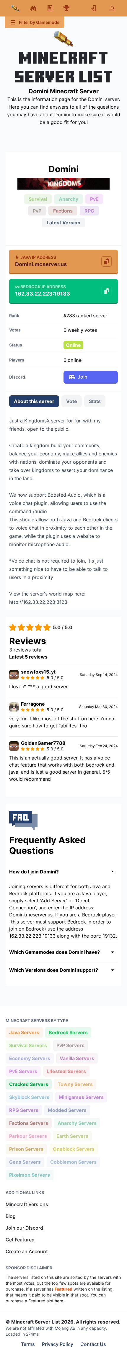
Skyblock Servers (29, 1097)
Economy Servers (29, 1058)
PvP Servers (70, 1045)
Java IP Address (38, 257)
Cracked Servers (28, 1084)
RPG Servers (23, 1110)
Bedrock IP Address (43, 286)
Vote (71, 401)
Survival (38, 199)
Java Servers (24, 1032)
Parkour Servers (28, 1136)
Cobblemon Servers (73, 1162)
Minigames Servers (81, 1097)
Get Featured (20, 1240)
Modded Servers (67, 1110)
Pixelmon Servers (29, 1175)
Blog (11, 1216)
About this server (34, 401)
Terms (28, 1344)
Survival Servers (28, 1045)
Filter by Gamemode (39, 22)
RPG (89, 211)
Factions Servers (28, 1123)
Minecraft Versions (27, 1204)
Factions (63, 211)
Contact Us (93, 1344)
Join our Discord (24, 1228)
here (59, 1300)
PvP (37, 211)
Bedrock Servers (68, 1032)
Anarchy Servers (77, 1123)
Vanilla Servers (76, 1058)
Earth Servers (72, 1136)
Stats (95, 401)
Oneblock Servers (74, 1149)
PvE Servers (23, 1071)
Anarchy (68, 199)
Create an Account (27, 1251)
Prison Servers (26, 1149)
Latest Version (63, 222)
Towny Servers (75, 1084)
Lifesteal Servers (66, 1071)
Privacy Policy (57, 1344)
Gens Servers (25, 1162)
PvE (94, 199)
